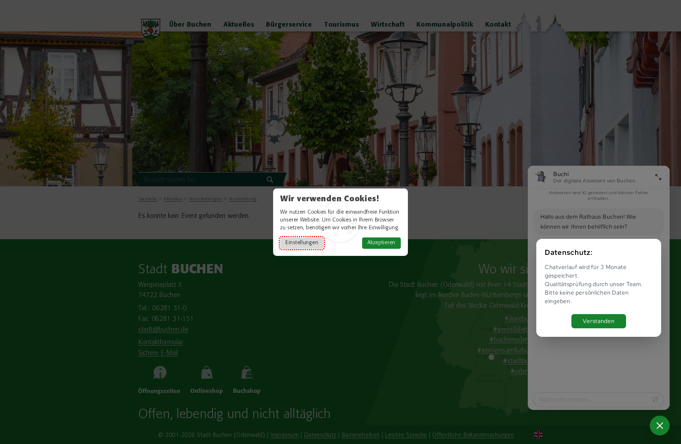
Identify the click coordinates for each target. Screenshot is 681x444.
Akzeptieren (381, 243)
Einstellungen (302, 243)
